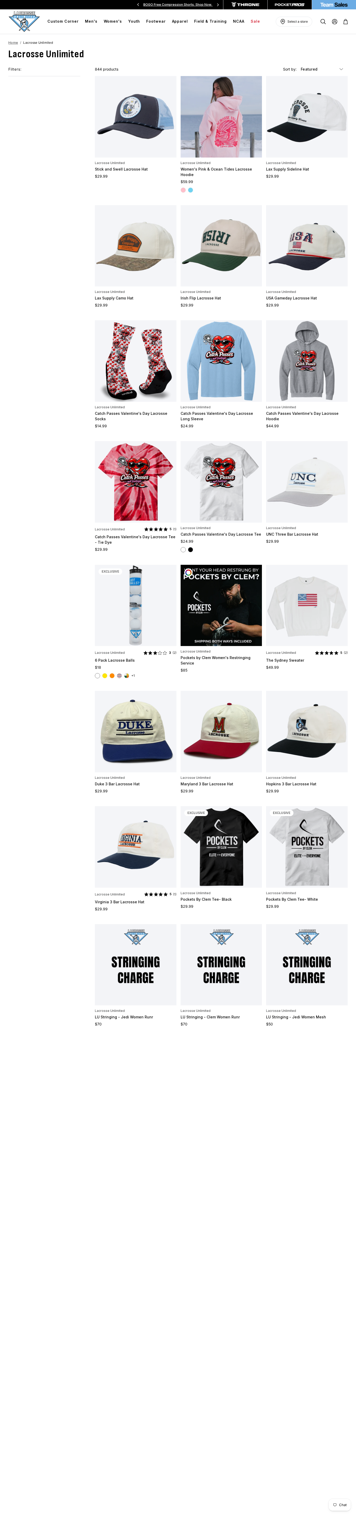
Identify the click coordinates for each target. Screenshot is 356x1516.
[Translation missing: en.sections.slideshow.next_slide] (218, 5)
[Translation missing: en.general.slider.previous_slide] (138, 5)
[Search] (323, 21)
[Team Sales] (334, 5)
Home (13, 43)
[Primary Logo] (24, 21)
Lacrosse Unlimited (110, 163)
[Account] (334, 21)
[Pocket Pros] (289, 5)
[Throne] (245, 5)
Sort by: (290, 69)
